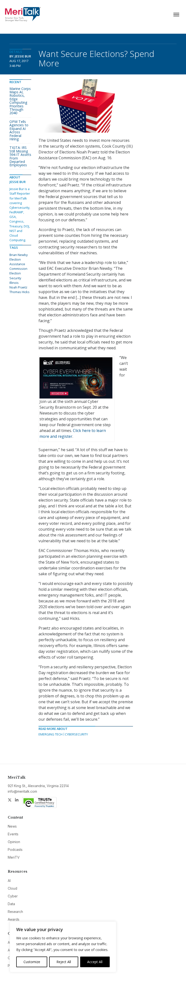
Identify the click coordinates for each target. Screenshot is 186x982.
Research (15, 912)
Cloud (12, 888)
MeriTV (14, 857)
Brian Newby (18, 255)
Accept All (94, 961)
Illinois (14, 282)
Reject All (63, 961)
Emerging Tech (50, 734)
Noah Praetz (18, 287)
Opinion (14, 842)
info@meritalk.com (22, 791)
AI (9, 880)
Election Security (15, 275)
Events (13, 834)
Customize (31, 961)
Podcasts (15, 849)
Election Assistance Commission (18, 264)
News (12, 826)
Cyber (13, 896)
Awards (13, 919)
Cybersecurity (76, 734)
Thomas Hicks (19, 292)
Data (11, 904)
